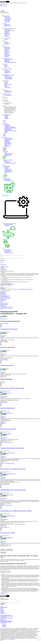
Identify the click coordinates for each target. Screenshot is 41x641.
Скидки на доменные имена (6, 365)
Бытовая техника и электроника (8, 74)
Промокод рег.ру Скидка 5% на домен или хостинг (12, 388)
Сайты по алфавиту (4, 607)
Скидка (5, 318)
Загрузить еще (3, 553)
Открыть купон (3, 335)
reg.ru (4, 382)
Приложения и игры (6, 58)
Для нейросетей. (12, 639)
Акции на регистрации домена (7, 408)
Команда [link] (2, 610)
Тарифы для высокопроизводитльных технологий (12, 448)
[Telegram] (1, 316)
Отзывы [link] (1, 611)
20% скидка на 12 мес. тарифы (7, 532)
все (1, 318)
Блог (1, 608)
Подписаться (3, 288)
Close (1, 640)
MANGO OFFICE (11, 463)
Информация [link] (2, 613)
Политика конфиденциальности (6, 620)
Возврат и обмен (3, 619)
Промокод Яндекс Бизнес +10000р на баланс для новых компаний (15, 510)
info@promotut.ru (3, 622)
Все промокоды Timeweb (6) (7, 412)
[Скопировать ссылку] (7, 316)
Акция (3, 318)
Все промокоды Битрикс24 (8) (7, 494)
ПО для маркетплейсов (7, 114)
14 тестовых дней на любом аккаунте (9, 329)
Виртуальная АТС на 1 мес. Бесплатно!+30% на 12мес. (13, 468)
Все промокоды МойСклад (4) (7, 537)
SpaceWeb (6, 323)
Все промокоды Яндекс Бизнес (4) (8, 515)
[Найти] (3, 259)
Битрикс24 (7, 484)
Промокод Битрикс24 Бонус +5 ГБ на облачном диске (12, 489)
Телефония (5, 23)
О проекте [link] (2, 609)
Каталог (1, 606)
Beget (4, 423)
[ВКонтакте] (4, 316)
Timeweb (6, 402)
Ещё (1, 308)
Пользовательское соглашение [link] (5, 621)
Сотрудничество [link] (3, 617)
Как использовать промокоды (5, 615)
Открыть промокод (3, 396)
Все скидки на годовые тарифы (7, 347)
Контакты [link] (2, 612)
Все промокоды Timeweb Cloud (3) (8, 452)
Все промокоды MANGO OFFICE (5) (9, 473)
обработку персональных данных (27, 289)
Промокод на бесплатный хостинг (8, 429)
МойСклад (7, 527)
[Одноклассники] (5, 316)
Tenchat (4, 626)
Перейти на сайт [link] (3, 271)
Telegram (4, 625)
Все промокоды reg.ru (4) (6, 392)
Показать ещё (2, 376)
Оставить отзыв (3, 552)
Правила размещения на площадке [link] (6, 616)
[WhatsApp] (2, 316)
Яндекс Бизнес (9, 505)
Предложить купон (10, 271)
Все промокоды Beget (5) (6, 433)
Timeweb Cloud (9, 442)
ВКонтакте (5, 624)
